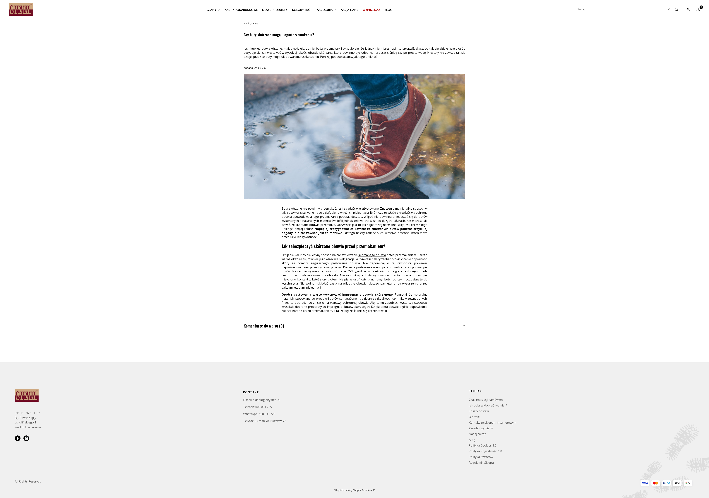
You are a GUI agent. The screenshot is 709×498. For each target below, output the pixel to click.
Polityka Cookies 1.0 (482, 445)
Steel (246, 23)
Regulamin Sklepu (481, 462)
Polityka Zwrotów (481, 457)
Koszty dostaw (479, 411)
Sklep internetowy (353, 490)
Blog (255, 23)
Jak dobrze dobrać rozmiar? (488, 405)
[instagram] (26, 438)
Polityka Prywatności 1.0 (485, 451)
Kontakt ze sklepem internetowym (492, 422)
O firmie (474, 417)
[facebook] (17, 438)
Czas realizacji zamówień (486, 399)
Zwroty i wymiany (481, 428)
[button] (676, 9)
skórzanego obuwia (372, 255)
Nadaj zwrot (477, 434)
